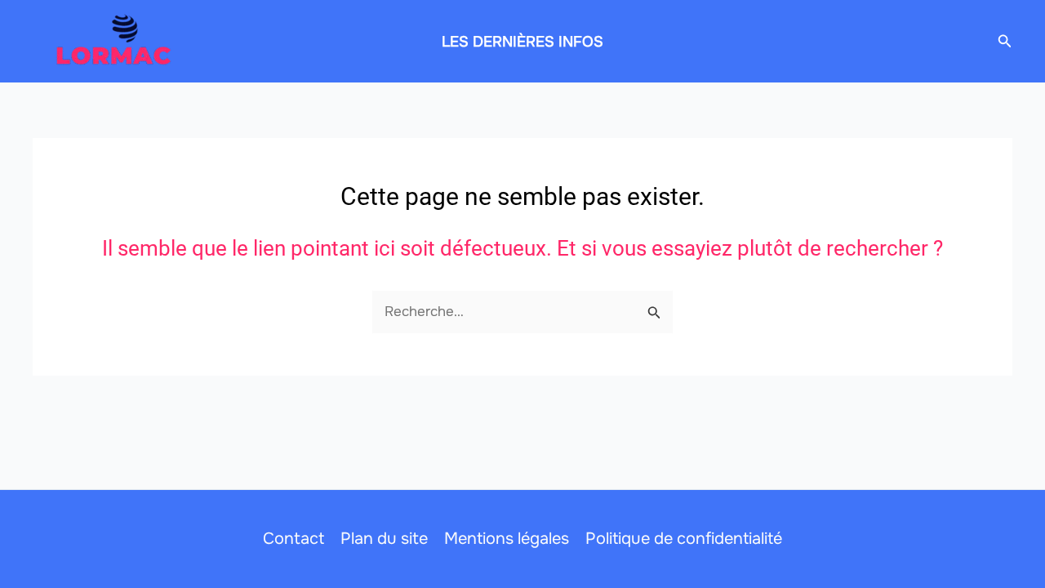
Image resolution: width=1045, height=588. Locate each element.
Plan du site (384, 538)
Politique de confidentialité (683, 538)
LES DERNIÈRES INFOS (522, 42)
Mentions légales (506, 538)
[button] (1005, 41)
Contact (293, 538)
